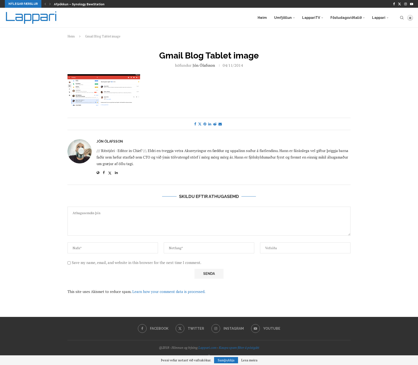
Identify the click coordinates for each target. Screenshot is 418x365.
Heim (262, 18)
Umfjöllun (283, 18)
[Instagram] (405, 4)
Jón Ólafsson (204, 65)
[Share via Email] (220, 124)
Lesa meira (249, 360)
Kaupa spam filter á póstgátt (239, 347)
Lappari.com (207, 347)
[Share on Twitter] (200, 124)
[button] (45, 4)
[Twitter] (399, 4)
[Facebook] (394, 4)
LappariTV (311, 18)
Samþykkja (226, 360)
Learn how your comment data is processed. (168, 291)
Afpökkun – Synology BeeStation (79, 4)
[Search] (401, 17)
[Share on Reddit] (214, 124)
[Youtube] (411, 4)
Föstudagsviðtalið (346, 18)
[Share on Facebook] (195, 124)
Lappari (378, 18)
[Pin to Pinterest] (204, 124)
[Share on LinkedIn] (209, 124)
